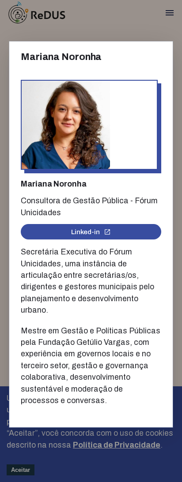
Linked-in (85, 231)
